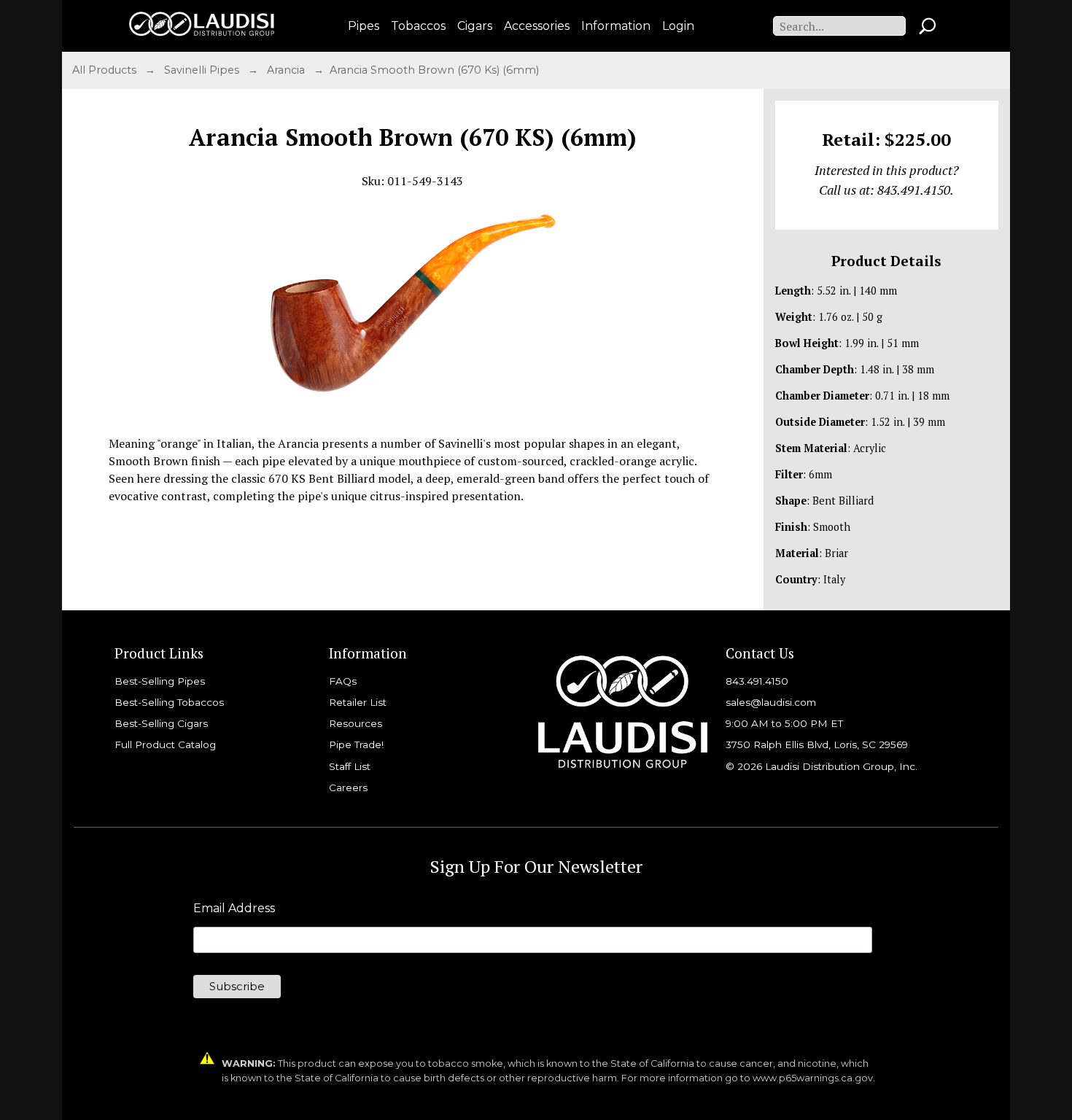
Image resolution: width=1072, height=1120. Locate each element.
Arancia (287, 70)
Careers (348, 787)
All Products (105, 70)
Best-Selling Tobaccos (169, 702)
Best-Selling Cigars (161, 723)
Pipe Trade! (356, 744)
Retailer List (358, 702)
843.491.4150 (757, 681)
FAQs (343, 681)
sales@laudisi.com (771, 702)
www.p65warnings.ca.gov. (814, 1078)
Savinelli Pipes (203, 70)
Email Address (234, 908)
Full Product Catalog (165, 744)
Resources (355, 723)
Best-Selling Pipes (159, 681)
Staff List (349, 766)
